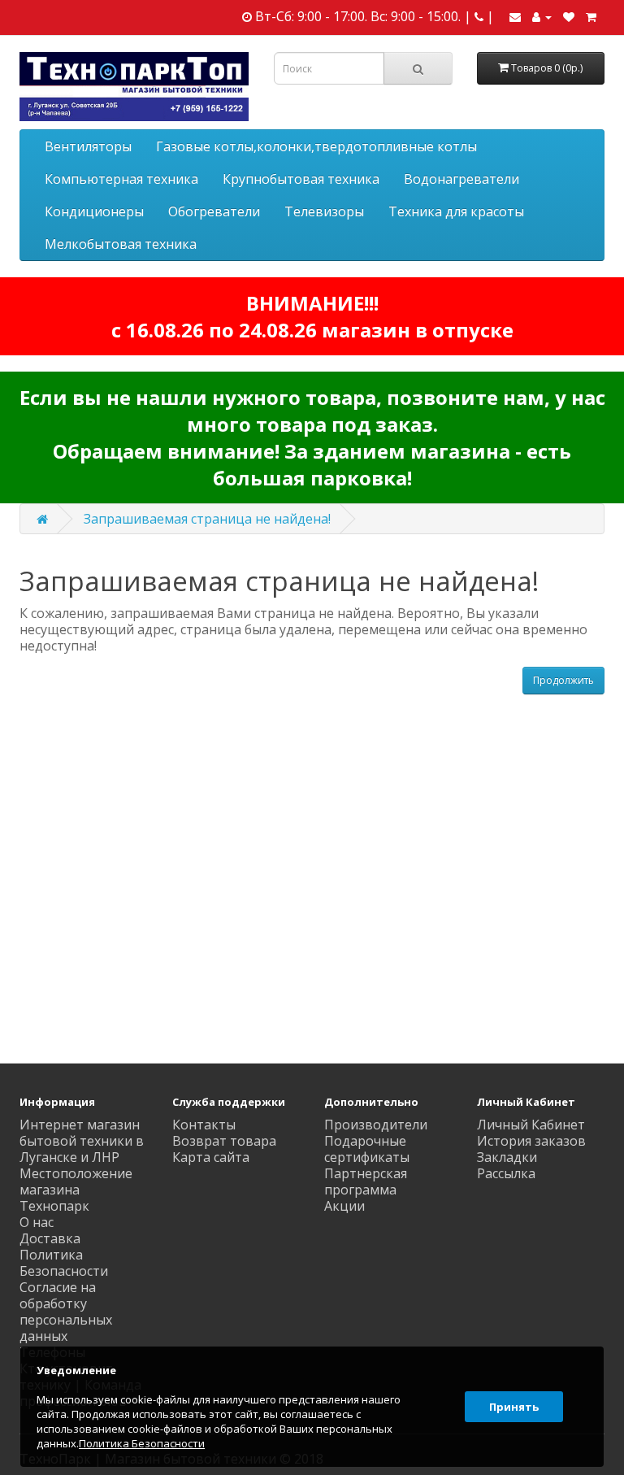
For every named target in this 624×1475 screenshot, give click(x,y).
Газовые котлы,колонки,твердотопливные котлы (316, 146)
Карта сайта (210, 1157)
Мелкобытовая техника (121, 244)
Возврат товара (224, 1141)
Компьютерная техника (121, 179)
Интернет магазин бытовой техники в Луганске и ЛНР (82, 1141)
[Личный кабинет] (542, 16)
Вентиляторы (88, 146)
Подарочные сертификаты (367, 1149)
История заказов (531, 1141)
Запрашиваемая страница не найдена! (207, 519)
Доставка (50, 1238)
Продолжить (563, 680)
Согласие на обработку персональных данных (66, 1311)
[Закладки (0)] (568, 16)
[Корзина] (591, 16)
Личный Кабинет (531, 1124)
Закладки (507, 1157)
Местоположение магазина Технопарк (76, 1189)
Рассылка (506, 1173)
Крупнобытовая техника (301, 179)
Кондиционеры (94, 211)
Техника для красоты (456, 211)
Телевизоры (324, 211)
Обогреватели (214, 211)
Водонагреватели (461, 179)
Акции (344, 1206)
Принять (514, 1406)
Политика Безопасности (64, 1263)
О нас (37, 1222)
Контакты (204, 1124)
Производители (375, 1124)
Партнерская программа (365, 1181)
